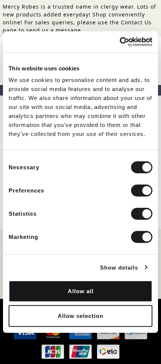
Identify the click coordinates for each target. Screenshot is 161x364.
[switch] (141, 191)
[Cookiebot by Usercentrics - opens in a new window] (119, 42)
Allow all (81, 291)
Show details (119, 267)
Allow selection (80, 315)
